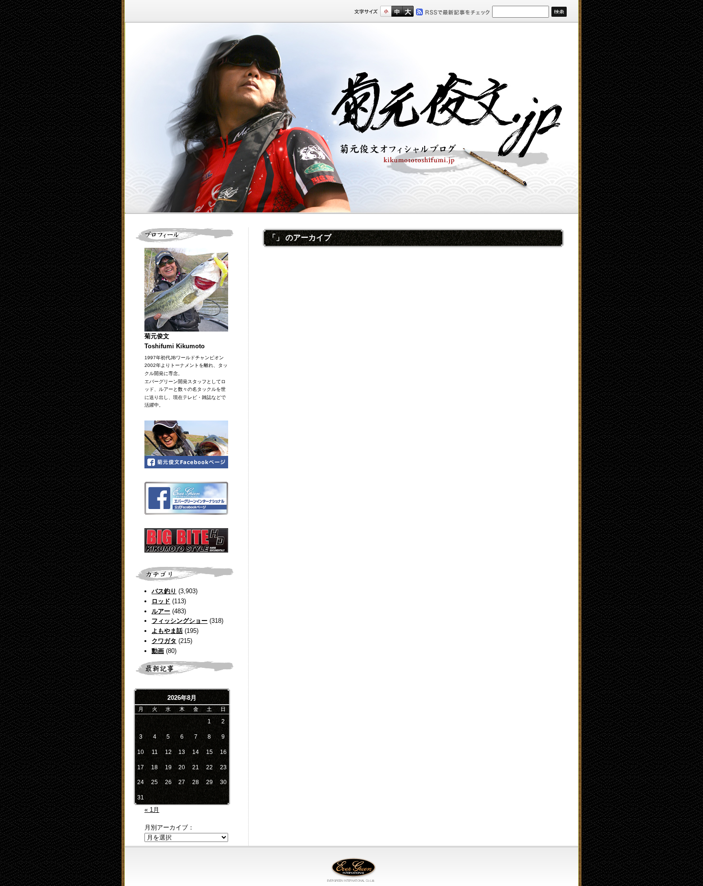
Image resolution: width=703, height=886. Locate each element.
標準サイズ (385, 11)
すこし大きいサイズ (396, 11)
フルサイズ (407, 11)
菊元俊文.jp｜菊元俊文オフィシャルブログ (351, 118)
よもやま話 (167, 630)
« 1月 (151, 809)
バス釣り (164, 591)
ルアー (161, 611)
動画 (158, 650)
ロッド (161, 601)
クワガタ (164, 640)
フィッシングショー (180, 620)
